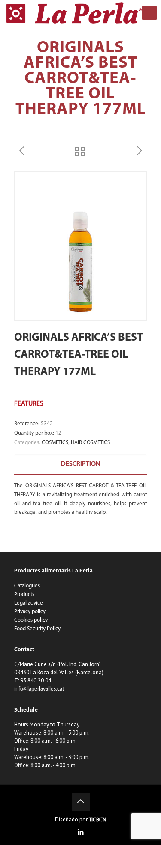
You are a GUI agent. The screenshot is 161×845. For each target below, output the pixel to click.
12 (58, 433)
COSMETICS (55, 442)
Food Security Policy (37, 629)
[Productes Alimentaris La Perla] (74, 13)
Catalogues (27, 586)
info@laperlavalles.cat (39, 689)
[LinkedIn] (80, 833)
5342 (47, 424)
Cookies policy (31, 620)
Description (80, 464)
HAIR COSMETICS (90, 442)
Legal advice (28, 603)
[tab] (80, 464)
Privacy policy (30, 611)
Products (24, 594)
